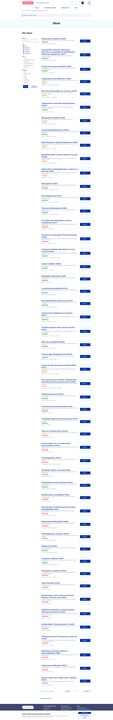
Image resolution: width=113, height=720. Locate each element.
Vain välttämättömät (85, 715)
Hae (26, 86)
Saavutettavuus (46, 709)
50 (52, 691)
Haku (24, 38)
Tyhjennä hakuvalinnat (34, 86)
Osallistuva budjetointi (66, 709)
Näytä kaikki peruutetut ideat (46, 698)
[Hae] (83, 3)
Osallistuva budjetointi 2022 (38, 10)
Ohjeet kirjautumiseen (81, 707)
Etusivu (23, 10)
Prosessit (29, 10)
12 (82, 691)
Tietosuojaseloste (47, 707)
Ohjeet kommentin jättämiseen (83, 709)
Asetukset (85, 717)
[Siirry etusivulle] (31, 707)
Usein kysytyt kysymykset (66, 707)
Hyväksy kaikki (85, 712)
